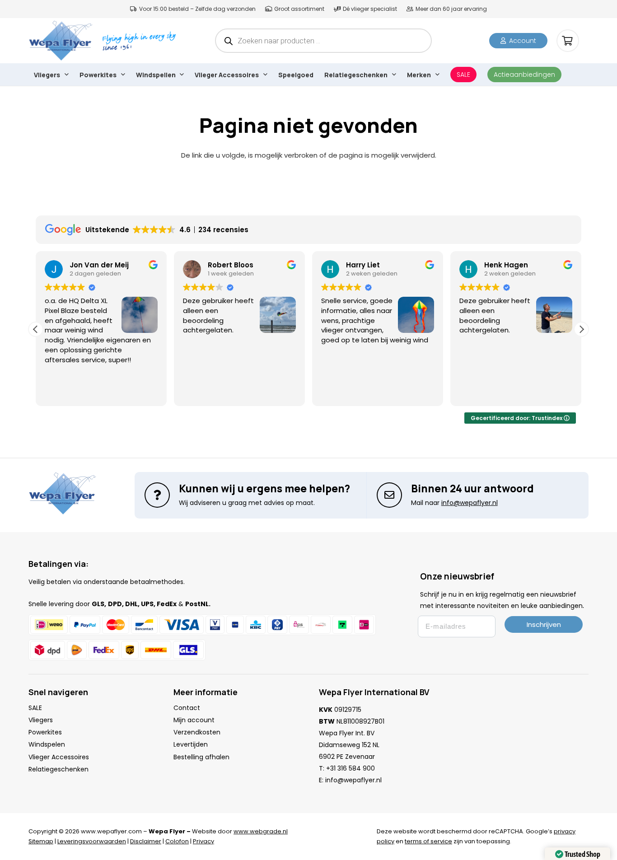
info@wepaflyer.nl (353, 780)
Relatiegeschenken (58, 769)
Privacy (203, 841)
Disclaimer (145, 841)
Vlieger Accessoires (58, 757)
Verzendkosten (196, 732)
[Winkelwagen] (567, 40)
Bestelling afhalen (201, 757)
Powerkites (45, 732)
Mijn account (194, 719)
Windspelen (46, 744)
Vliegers (40, 719)
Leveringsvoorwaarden (91, 841)
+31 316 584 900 (350, 768)
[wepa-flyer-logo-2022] (60, 40)
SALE (35, 707)
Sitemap (40, 841)
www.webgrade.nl (261, 831)
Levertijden (190, 744)
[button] (66, 74)
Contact (186, 707)
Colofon (177, 841)
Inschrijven (544, 624)
